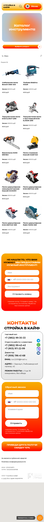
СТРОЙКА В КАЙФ (9, 6)
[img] (20, 6)
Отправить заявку (22, 422)
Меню (34, 6)
